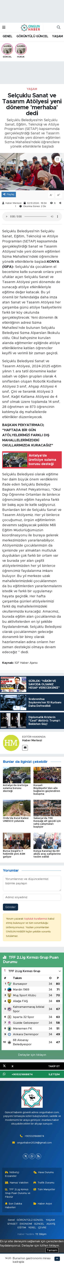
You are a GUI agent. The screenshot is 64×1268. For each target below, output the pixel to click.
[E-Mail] (25, 748)
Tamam (52, 1250)
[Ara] (58, 27)
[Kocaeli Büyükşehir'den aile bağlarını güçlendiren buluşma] (47, 775)
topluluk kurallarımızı (36, 919)
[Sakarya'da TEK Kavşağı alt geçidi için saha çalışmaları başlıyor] (47, 807)
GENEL (7, 36)
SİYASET (12, 1224)
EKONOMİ (26, 1224)
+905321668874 (34, 1136)
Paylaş (10, 194)
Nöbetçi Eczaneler (12, 1174)
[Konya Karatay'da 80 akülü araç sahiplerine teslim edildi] (47, 840)
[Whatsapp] (32, 1156)
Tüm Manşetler (46, 1189)
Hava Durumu (46, 1172)
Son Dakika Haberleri (13, 1205)
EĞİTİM (22, 1227)
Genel (11, 1220)
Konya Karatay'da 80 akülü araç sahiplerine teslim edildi (47, 854)
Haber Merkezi (13, 203)
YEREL (32, 1227)
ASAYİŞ (50, 1224)
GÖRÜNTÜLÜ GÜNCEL (32, 36)
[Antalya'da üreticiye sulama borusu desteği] (17, 775)
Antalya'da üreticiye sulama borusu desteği (15, 788)
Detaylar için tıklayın (32, 1054)
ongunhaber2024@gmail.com (34, 1142)
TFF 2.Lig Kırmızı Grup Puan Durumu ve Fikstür (17, 1193)
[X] (26, 1156)
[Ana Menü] (3, 27)
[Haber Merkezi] (11, 742)
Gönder (10, 907)
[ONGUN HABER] (30, 27)
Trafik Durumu (46, 1182)
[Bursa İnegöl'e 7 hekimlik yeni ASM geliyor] (17, 840)
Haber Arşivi (45, 1203)
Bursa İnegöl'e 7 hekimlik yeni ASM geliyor (14, 854)
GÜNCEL (39, 1224)
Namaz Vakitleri (19, 1182)
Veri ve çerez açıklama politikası (22, 1250)
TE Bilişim (40, 1234)
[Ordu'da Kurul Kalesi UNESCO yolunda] (17, 807)
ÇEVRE (42, 1227)
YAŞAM (57, 36)
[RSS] (38, 1156)
